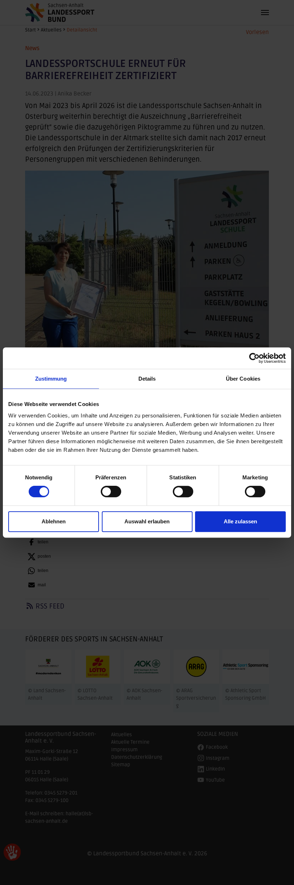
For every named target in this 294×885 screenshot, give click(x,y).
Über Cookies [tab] (243, 379)
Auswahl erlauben (147, 521)
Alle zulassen (240, 521)
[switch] (111, 491)
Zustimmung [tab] (51, 379)
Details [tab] (147, 379)
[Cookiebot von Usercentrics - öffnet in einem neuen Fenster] (254, 358)
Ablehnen (54, 521)
